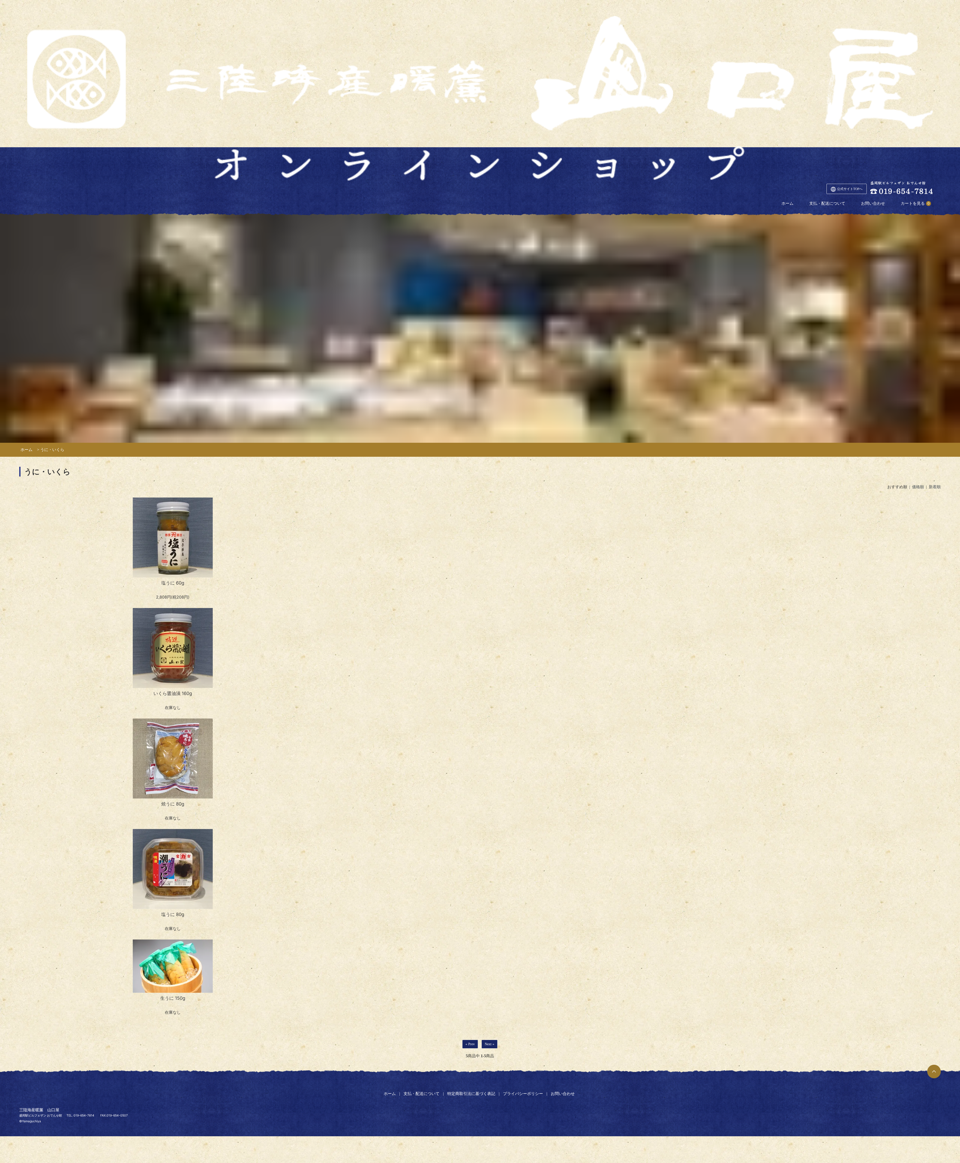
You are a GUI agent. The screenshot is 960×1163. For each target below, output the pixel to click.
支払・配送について (827, 203)
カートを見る (913, 203)
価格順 (918, 487)
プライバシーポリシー (523, 1094)
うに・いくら (52, 450)
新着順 (935, 487)
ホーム (788, 203)
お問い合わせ (873, 203)
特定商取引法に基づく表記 (471, 1094)
